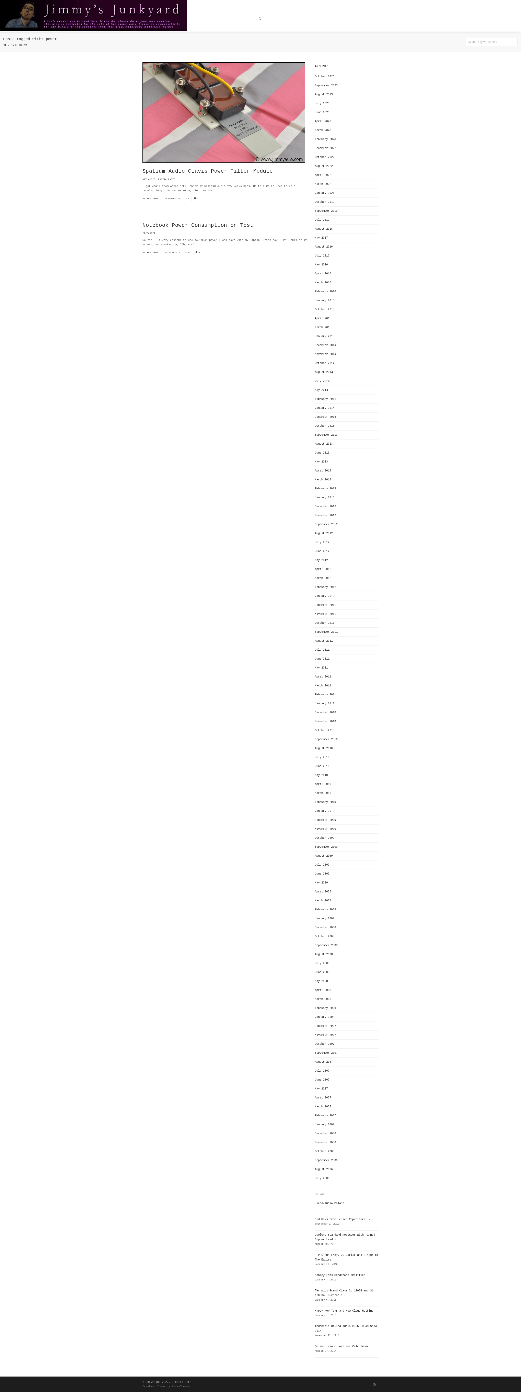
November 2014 (325, 354)
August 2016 (324, 246)
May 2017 (321, 237)
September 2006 (326, 1160)
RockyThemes (181, 1386)
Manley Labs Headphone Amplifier (340, 1275)
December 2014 (325, 345)
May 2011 (321, 667)
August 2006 (324, 1169)
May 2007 (321, 1088)
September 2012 (326, 524)
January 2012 (324, 596)
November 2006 (325, 1142)
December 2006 (325, 1133)
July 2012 (322, 542)
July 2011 (322, 649)
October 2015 (324, 309)
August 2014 (324, 372)
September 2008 (326, 945)
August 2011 (324, 640)
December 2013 (325, 417)
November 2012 (325, 515)
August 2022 (324, 166)
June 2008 (322, 972)
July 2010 (322, 757)
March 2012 (323, 578)
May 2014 (321, 390)
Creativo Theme (153, 1386)
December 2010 (325, 712)
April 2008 (323, 990)
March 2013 (323, 479)
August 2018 (324, 228)
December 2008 (325, 927)
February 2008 (325, 1008)
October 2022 (324, 157)
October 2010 (324, 730)
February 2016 (325, 291)
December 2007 (325, 1026)
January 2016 (324, 300)
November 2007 (325, 1035)
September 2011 (326, 632)
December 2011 (325, 605)
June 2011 (322, 658)
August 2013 (324, 443)
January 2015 (324, 336)
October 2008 (324, 936)
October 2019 (324, 202)
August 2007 (324, 1061)
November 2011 (325, 614)
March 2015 (323, 327)
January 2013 (324, 497)
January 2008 (324, 1017)
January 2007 (324, 1124)
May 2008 (321, 981)
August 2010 (324, 748)
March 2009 (323, 900)
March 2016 (323, 282)
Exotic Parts (166, 179)
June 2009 (322, 873)
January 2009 (324, 918)
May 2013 (321, 461)
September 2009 (326, 846)
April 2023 (323, 121)
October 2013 (324, 425)
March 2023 (323, 130)
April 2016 (323, 273)
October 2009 (324, 838)
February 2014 (325, 399)
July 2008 (322, 963)
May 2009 (321, 882)
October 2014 (324, 363)
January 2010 (324, 811)
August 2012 (324, 533)
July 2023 (322, 103)
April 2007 (323, 1097)
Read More (231, 190)
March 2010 (323, 793)
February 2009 (325, 909)
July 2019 (322, 219)
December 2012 (325, 506)
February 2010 (325, 802)
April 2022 (323, 175)
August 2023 (324, 94)
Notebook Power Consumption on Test (197, 225)
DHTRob (320, 1194)
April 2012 (323, 569)
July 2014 (322, 381)
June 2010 (322, 766)
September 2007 (326, 1052)
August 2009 (324, 855)
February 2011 (325, 694)
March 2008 (323, 999)
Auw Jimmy (153, 198)
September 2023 (326, 85)
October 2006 (324, 1151)
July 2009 (322, 864)
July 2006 (322, 1178)
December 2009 (325, 820)
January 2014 (324, 408)
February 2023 (325, 139)
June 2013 (322, 452)
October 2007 (324, 1044)
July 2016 (322, 255)
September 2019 (326, 211)
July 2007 (322, 1070)
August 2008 (324, 954)
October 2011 (324, 623)
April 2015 (323, 318)
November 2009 (325, 829)
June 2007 (322, 1079)
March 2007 (323, 1106)
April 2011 (323, 676)
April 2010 (323, 784)
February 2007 (325, 1115)
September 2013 (326, 434)
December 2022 (325, 148)
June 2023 (322, 112)
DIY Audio (148, 179)
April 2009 (323, 891)
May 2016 (321, 264)
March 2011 (323, 685)
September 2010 (326, 739)
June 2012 (322, 551)
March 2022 (323, 184)
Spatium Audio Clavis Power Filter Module (207, 171)
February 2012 (325, 587)
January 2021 (324, 193)
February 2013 (325, 488)
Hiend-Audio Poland (329, 1203)
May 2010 (321, 775)
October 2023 (324, 76)
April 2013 (323, 470)
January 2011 (324, 703)
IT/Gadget (148, 233)
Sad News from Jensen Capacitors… (341, 1219)
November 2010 (325, 721)
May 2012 (321, 560)
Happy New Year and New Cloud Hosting (344, 1310)
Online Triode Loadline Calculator (342, 1346)
